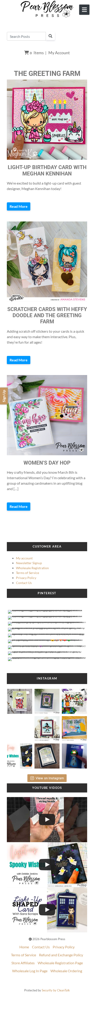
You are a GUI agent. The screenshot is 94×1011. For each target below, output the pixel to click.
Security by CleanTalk (56, 990)
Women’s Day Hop (47, 463)
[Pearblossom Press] (47, 9)
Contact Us (24, 583)
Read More (19, 206)
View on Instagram (50, 778)
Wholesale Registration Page (60, 963)
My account (24, 558)
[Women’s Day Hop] (47, 415)
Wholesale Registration (32, 568)
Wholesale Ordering (66, 971)
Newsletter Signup (29, 563)
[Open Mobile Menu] (84, 10)
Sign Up (4, 396)
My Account (59, 52)
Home (24, 947)
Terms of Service (27, 573)
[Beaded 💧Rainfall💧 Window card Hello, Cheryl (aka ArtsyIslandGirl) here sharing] (47, 755)
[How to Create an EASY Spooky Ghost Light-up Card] (47, 864)
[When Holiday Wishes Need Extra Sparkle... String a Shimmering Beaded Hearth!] (47, 819)
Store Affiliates (23, 963)
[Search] (50, 36)
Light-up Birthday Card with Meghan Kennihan (47, 170)
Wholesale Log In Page (29, 971)
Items (37, 52)
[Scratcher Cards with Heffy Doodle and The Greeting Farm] (47, 261)
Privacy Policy (26, 578)
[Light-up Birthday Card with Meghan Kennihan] (47, 120)
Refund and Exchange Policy (61, 955)
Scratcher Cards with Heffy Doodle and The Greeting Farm (47, 315)
